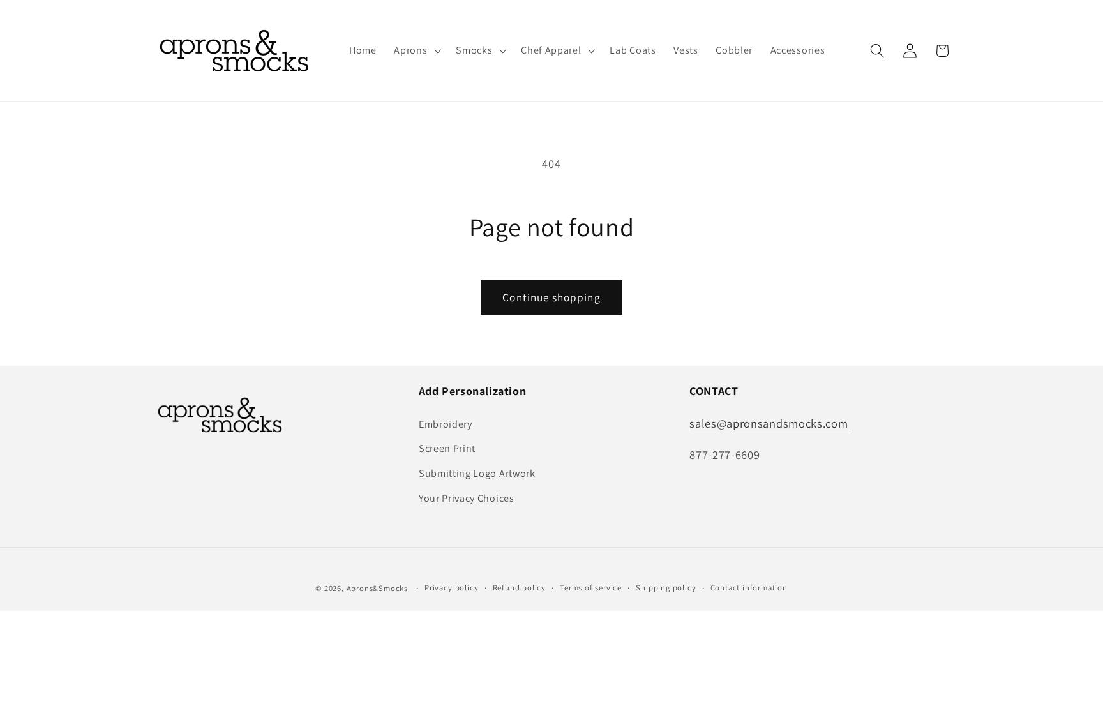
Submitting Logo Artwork (477, 473)
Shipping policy (666, 587)
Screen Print (447, 448)
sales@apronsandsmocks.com (768, 423)
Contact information (749, 587)
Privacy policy (451, 587)
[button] (416, 51)
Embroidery (445, 424)
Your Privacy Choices (466, 498)
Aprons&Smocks (377, 588)
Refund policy (519, 587)
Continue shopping (551, 297)
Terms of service (591, 587)
